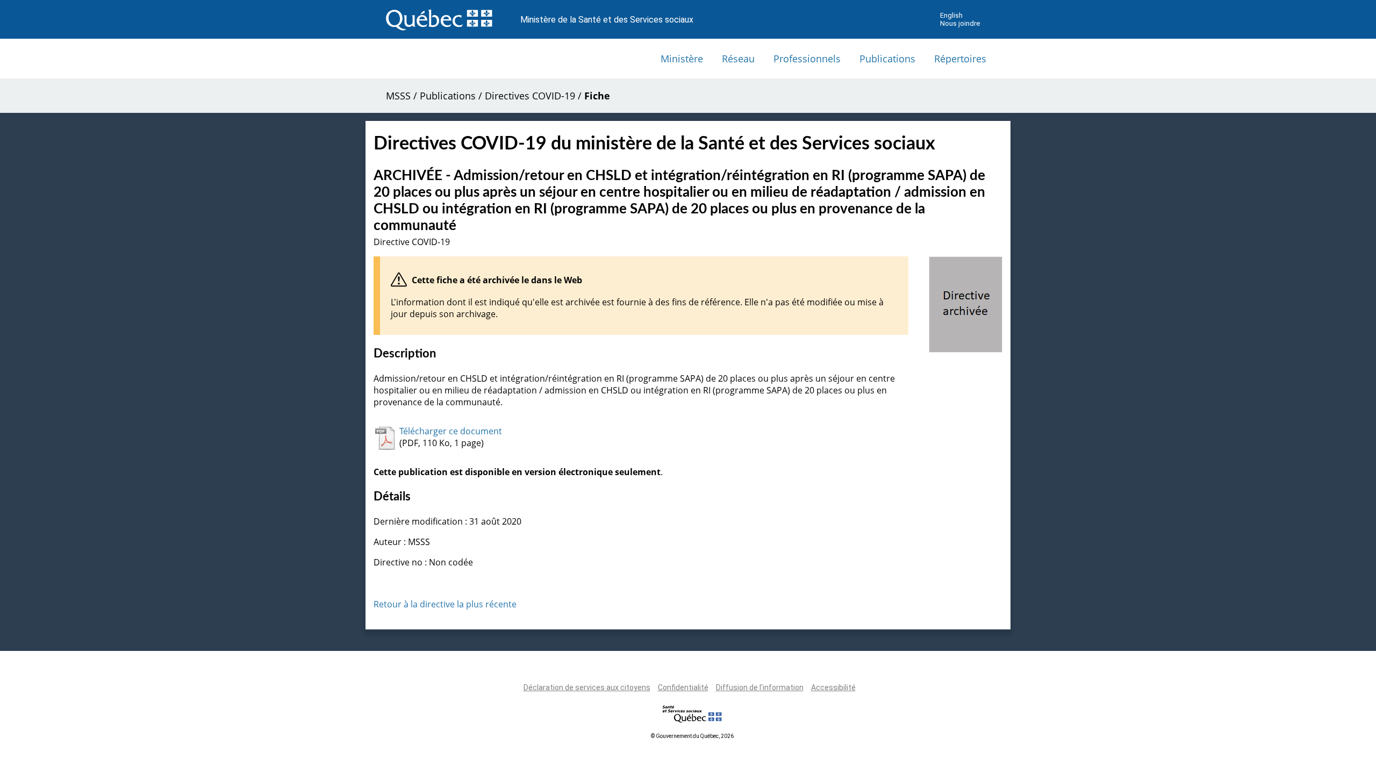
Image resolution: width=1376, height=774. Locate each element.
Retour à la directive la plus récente (445, 604)
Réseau (738, 58)
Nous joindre (960, 23)
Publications (887, 58)
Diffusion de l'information (760, 687)
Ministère (682, 58)
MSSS (398, 95)
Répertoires (960, 58)
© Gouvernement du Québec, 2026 (692, 736)
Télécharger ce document (450, 431)
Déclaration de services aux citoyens (587, 687)
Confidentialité (683, 687)
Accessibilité (833, 687)
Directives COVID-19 (530, 95)
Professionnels (807, 58)
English (951, 15)
